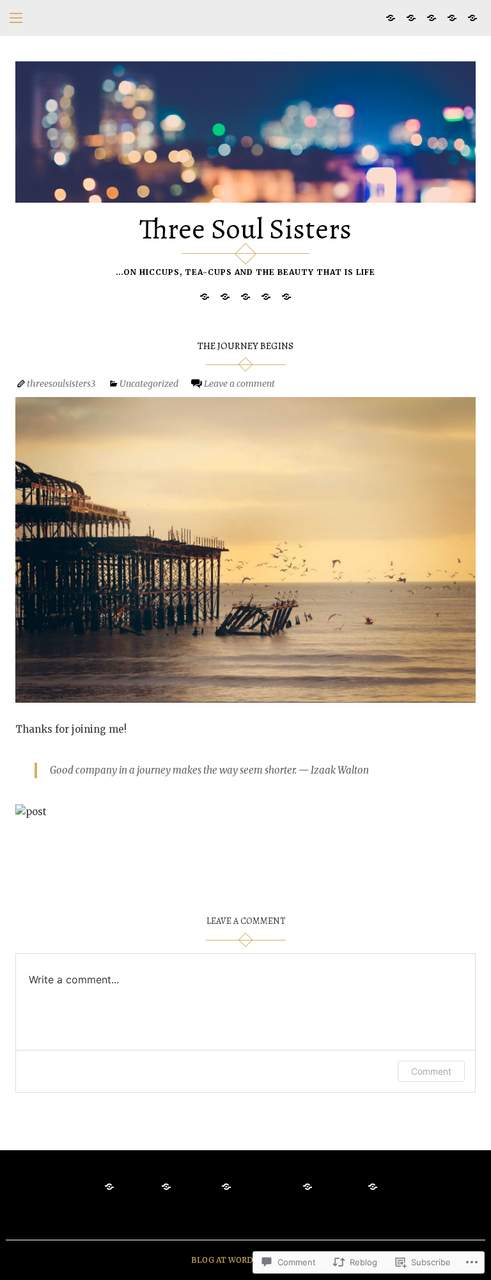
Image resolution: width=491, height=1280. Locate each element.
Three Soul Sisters (245, 228)
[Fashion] (452, 17)
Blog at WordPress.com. (245, 1260)
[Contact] (411, 17)
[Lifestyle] (472, 17)
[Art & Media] (431, 17)
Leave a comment (239, 383)
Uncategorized (149, 383)
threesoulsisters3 (61, 383)
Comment (431, 1071)
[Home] (391, 17)
